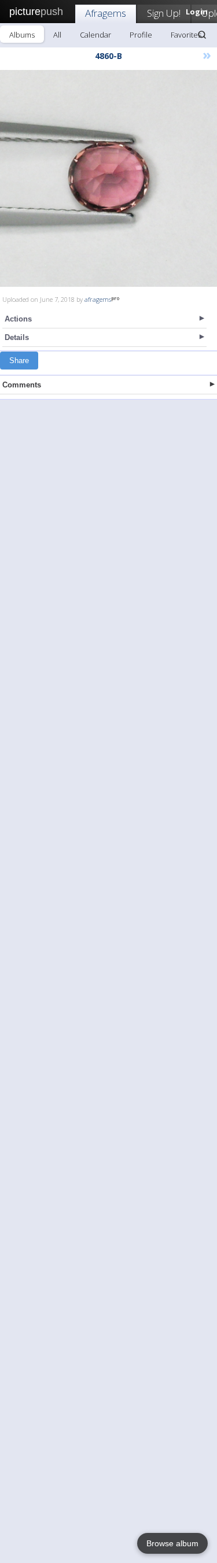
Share (19, 360)
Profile (141, 34)
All (57, 34)
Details (17, 337)
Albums (22, 34)
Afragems (105, 13)
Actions (18, 319)
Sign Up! (164, 13)
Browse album (172, 1543)
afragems (97, 299)
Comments (21, 384)
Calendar (95, 34)
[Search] (202, 34)
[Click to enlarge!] (108, 178)
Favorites (186, 34)
